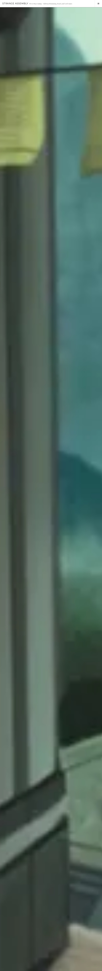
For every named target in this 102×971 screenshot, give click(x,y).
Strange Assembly (15, 3)
